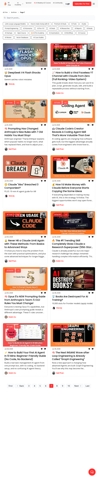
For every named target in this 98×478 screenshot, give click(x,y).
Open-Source (21, 33)
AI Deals (52, 28)
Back (21, 386)
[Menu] (93, 3)
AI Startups (8, 33)
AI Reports (78, 28)
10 (69, 386)
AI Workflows (68, 33)
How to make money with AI (40, 24)
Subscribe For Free (82, 4)
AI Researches (65, 28)
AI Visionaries (27, 28)
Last (87, 386)
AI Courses (81, 33)
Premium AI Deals (60, 24)
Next (76, 386)
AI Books (90, 28)
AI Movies (8, 37)
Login (67, 4)
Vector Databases (22, 37)
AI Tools (74, 24)
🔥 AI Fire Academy (37, 33)
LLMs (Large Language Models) (15, 24)
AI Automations (54, 33)
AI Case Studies (38, 37)
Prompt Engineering (11, 28)
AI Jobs (84, 24)
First (11, 386)
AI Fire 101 (40, 28)
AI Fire (5, 12)
